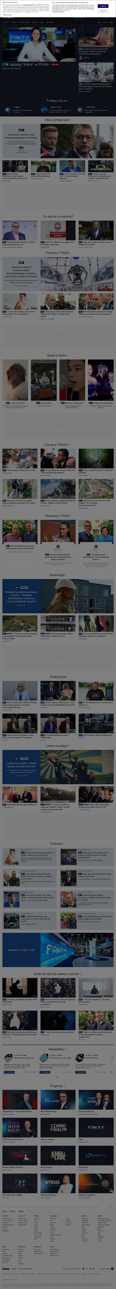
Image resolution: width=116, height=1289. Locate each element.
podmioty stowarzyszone (28, 4)
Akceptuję (103, 6)
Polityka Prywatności (7, 14)
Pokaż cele (103, 11)
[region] (58, 8)
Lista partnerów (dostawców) (58, 11)
